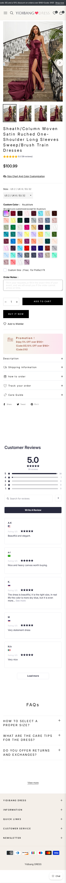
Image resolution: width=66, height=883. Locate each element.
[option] (33, 61)
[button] (18, 157)
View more (33, 782)
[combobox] (58, 498)
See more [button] (20, 600)
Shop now (52, 3)
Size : (17, 189)
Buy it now (16, 314)
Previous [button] (6, 62)
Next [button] (59, 62)
